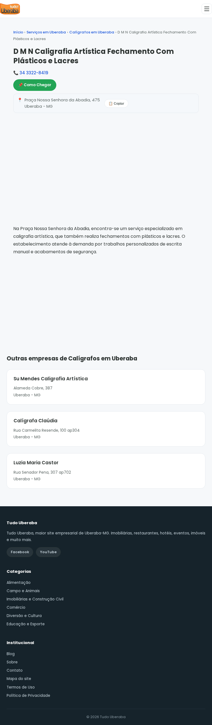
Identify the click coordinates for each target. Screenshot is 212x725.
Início (18, 32)
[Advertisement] (106, 296)
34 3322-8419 (34, 73)
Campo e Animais (23, 591)
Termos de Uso (21, 687)
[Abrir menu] (207, 9)
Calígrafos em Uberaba (91, 32)
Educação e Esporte (26, 624)
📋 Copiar (116, 104)
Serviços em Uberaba (46, 32)
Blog (11, 654)
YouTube (48, 552)
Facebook (20, 552)
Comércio (16, 607)
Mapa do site (19, 678)
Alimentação (19, 582)
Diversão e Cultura (24, 615)
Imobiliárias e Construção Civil (35, 599)
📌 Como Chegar (34, 85)
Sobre (12, 662)
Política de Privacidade (28, 695)
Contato (15, 670)
